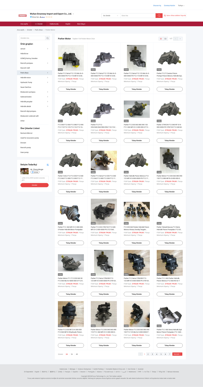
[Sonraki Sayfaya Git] (180, 38)
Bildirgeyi (72, 369)
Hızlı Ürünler (131, 369)
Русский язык (108, 372)
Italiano (99, 372)
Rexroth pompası (26, 63)
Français (67, 372)
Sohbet (36, 172)
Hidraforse (24, 53)
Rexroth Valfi (25, 68)
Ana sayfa (24, 24)
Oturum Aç (157, 5)
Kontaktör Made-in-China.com (115, 369)
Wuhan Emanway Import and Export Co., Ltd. (51, 14)
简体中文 (44, 372)
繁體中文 (53, 372)
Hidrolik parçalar (26, 101)
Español (75, 372)
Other (22, 121)
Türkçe (154, 372)
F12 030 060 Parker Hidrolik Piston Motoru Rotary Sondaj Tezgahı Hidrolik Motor (136, 229)
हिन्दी (139, 372)
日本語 (60, 372)
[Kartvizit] (48, 164)
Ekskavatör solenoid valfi (29, 116)
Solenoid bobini (25, 97)
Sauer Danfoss (25, 87)
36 (72, 354)
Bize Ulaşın (81, 24)
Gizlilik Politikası (98, 369)
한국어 (118, 372)
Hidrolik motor (25, 77)
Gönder (34, 185)
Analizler (140, 369)
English (37, 372)
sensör (22, 49)
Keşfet (68, 24)
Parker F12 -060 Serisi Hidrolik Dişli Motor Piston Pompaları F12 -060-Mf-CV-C (169, 332)
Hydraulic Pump (26, 82)
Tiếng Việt (161, 372)
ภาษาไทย (146, 372)
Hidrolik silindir (25, 106)
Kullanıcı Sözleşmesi (84, 369)
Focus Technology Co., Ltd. (100, 376)
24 (67, 354)
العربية (124, 372)
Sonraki (176, 354)
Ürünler (40, 24)
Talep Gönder (71, 89)
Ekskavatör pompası (27, 92)
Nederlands (132, 372)
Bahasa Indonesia (173, 372)
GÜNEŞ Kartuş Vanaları (29, 58)
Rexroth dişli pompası (28, 111)
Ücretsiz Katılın (169, 5)
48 (77, 354)
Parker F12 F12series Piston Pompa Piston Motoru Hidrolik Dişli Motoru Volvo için (169, 75)
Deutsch (83, 372)
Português (91, 372)
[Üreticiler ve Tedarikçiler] (32, 4)
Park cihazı (24, 73)
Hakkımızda (54, 24)
